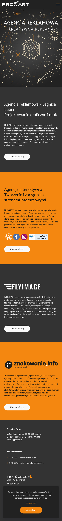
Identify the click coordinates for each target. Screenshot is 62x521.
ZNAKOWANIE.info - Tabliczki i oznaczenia (26, 463)
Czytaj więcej (31, 503)
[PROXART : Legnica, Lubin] (15, 4)
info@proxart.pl (13, 483)
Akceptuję (31, 510)
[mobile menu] (57, 4)
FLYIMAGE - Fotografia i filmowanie (23, 457)
